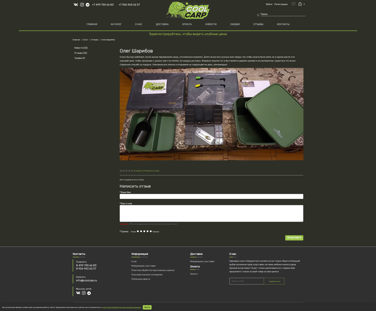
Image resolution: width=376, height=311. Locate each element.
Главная (92, 24)
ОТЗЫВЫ (258, 24)
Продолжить (294, 237)
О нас (134, 261)
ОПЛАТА (187, 24)
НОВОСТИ (210, 24)
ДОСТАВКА (162, 24)
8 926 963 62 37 (86, 268)
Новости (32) (81, 48)
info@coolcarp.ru (86, 280)
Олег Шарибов (108, 40)
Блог (85, 40)
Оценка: (125, 231)
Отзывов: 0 (138, 171)
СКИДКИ (235, 24)
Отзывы (94, 40)
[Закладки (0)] (293, 4)
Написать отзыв (152, 171)
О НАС (138, 24)
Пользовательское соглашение (146, 274)
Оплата (194, 274)
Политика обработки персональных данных (153, 270)
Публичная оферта (140, 279)
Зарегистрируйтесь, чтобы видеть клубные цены (188, 34)
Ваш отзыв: (126, 203)
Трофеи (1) (79, 58)
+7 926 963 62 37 (129, 4)
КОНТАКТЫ (283, 24)
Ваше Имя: (126, 192)
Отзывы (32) (80, 53)
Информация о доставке (143, 266)
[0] (300, 4)
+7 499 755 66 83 (103, 4)
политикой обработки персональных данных (121, 307)
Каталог (116, 24)
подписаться (274, 281)
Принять (147, 307)
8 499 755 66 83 (86, 265)
